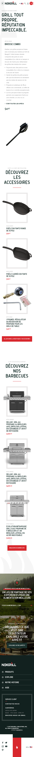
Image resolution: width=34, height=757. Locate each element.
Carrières (9, 708)
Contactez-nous (12, 704)
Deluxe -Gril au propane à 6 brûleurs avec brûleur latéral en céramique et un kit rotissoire (16, 478)
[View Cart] (31, 3)
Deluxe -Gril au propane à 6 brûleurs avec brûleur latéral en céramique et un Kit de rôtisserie (16, 426)
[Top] (17, 747)
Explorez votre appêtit (17, 645)
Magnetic (19, 730)
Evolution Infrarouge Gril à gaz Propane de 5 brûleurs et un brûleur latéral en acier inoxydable (16, 531)
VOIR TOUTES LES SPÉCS (14, 104)
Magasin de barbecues (17, 548)
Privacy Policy (24, 728)
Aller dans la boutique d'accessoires (17, 339)
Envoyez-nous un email (15, 715)
